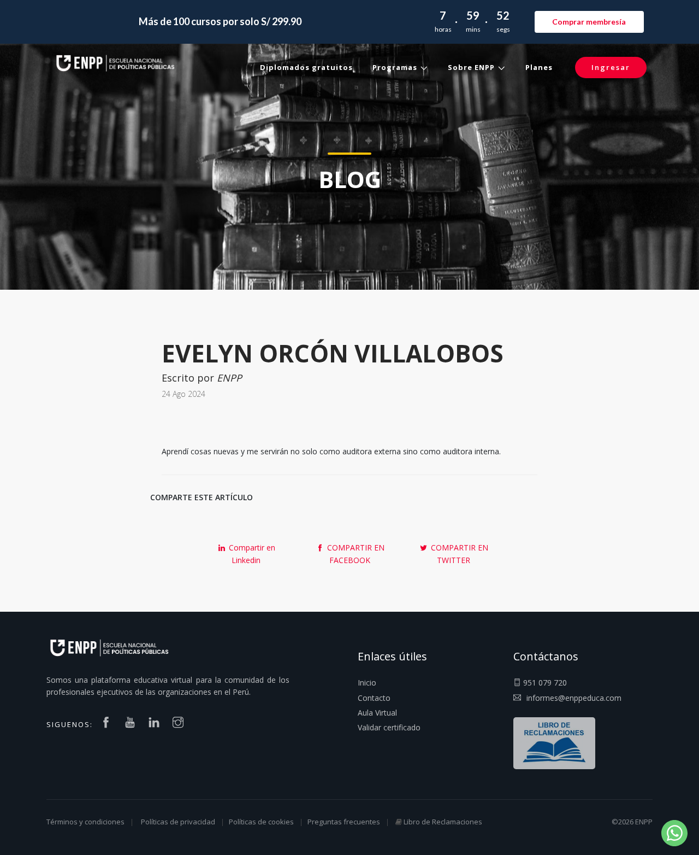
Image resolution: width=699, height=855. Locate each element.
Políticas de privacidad (178, 822)
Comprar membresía (589, 21)
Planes (539, 67)
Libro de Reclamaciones (443, 822)
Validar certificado (389, 727)
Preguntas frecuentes (343, 822)
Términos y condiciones (85, 822)
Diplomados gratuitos (306, 67)
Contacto (374, 698)
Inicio (367, 682)
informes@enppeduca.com (573, 698)
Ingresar (610, 67)
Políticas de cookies (261, 822)
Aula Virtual (377, 712)
